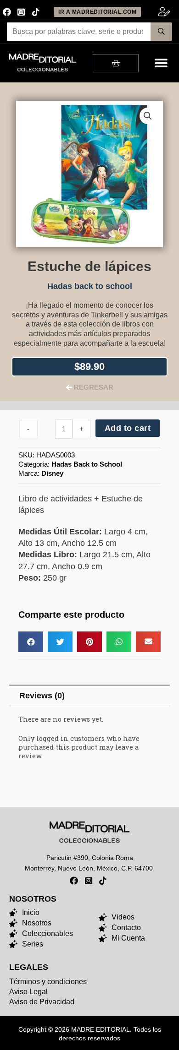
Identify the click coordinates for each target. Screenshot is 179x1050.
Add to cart (128, 428)
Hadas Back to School (86, 464)
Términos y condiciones (48, 981)
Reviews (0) (42, 695)
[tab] (89, 695)
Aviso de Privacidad (41, 1002)
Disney (52, 473)
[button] (161, 63)
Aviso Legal (28, 992)
